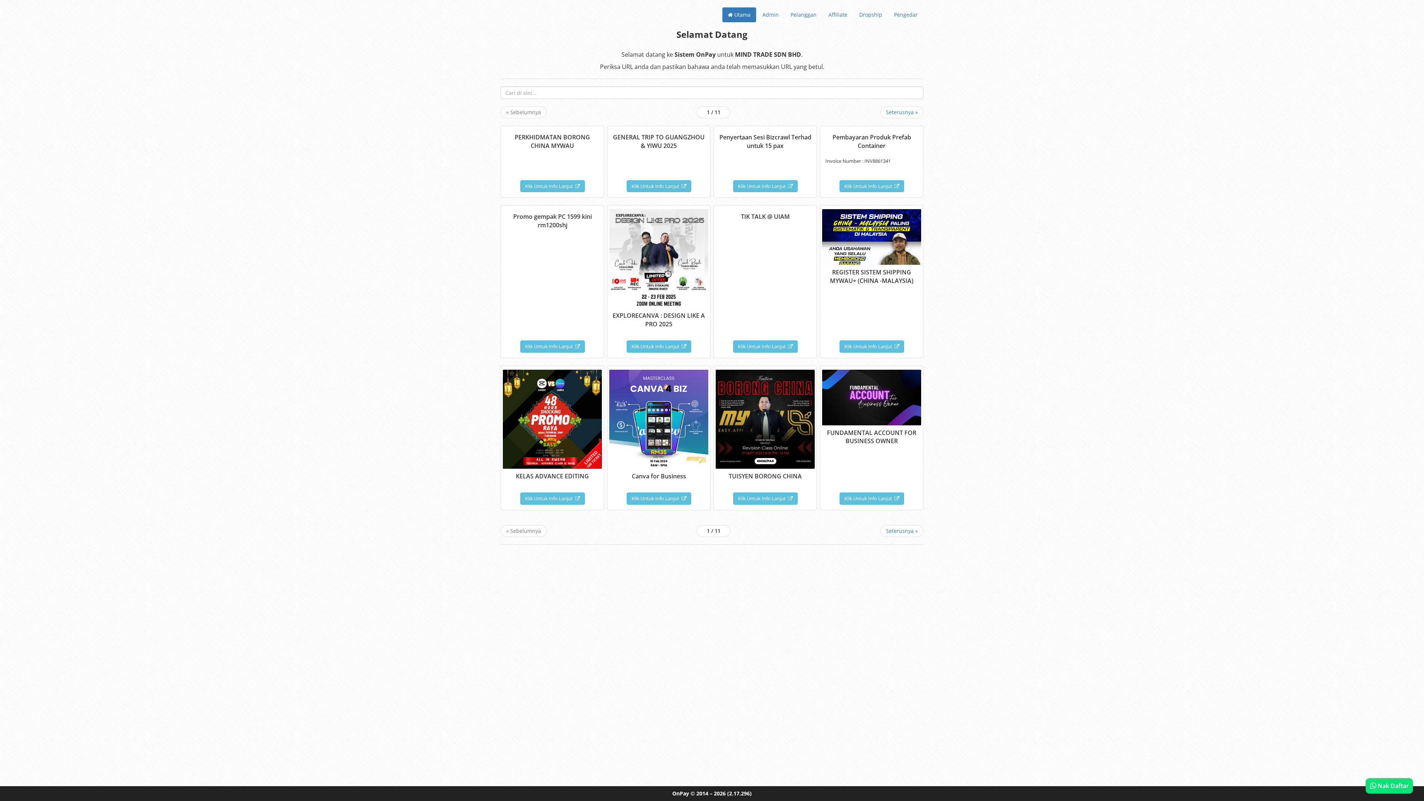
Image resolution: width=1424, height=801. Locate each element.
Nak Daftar (1392, 786)
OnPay (680, 793)
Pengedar (906, 14)
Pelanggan (804, 14)
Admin (770, 14)
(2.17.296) (739, 793)
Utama (742, 14)
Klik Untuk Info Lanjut (550, 186)
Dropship (870, 14)
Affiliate (837, 14)
